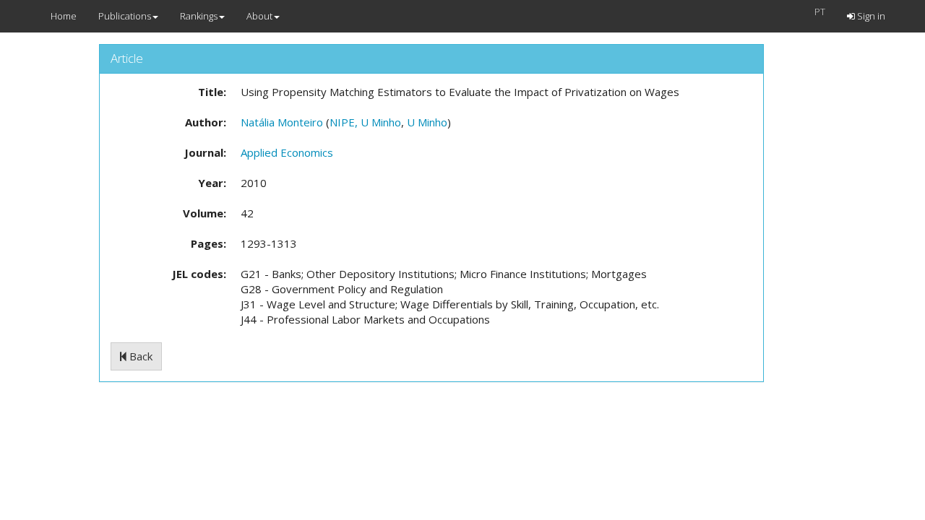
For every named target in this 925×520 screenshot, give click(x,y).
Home (64, 15)
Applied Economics (287, 152)
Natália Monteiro (282, 122)
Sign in (870, 15)
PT (819, 11)
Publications (124, 15)
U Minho (427, 122)
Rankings (199, 15)
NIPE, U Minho (365, 122)
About (259, 15)
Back (139, 356)
